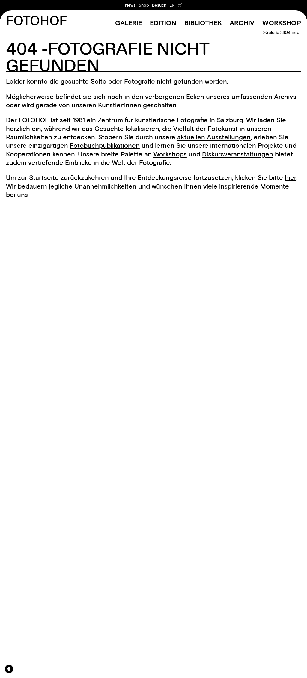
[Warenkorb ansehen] (180, 5)
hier (290, 178)
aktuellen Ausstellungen (214, 137)
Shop (144, 5)
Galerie (128, 23)
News (130, 5)
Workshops (170, 154)
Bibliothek (203, 23)
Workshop (281, 23)
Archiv (242, 23)
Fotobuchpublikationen (105, 145)
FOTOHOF (36, 21)
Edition (163, 23)
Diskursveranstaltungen (237, 154)
